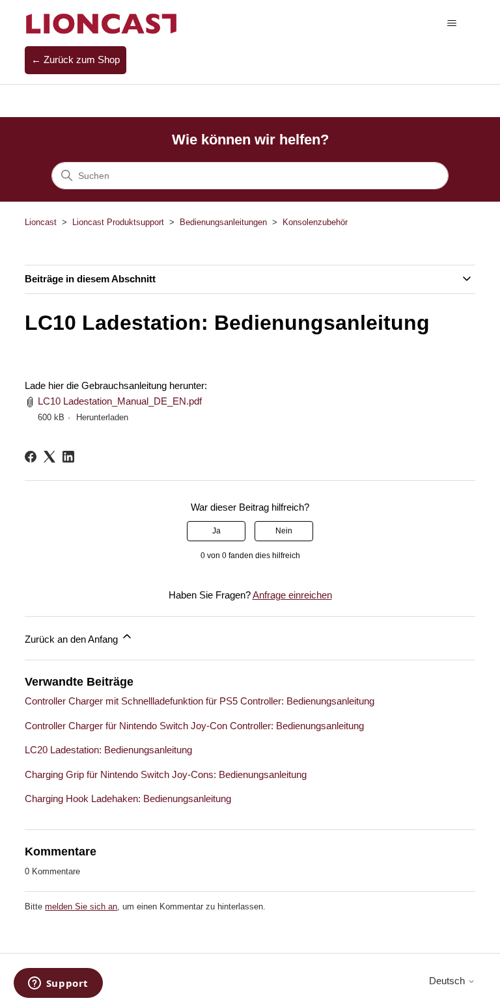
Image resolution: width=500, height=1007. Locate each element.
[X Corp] (49, 457)
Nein (283, 530)
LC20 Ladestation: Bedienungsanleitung (108, 749)
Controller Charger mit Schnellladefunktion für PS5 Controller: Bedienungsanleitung (199, 700)
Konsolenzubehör (315, 222)
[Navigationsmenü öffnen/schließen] (452, 23)
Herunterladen (102, 417)
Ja (216, 530)
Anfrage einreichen (292, 594)
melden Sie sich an (81, 906)
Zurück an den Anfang (72, 639)
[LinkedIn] (68, 457)
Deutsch (448, 980)
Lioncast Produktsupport (118, 222)
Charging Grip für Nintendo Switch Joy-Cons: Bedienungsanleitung (166, 774)
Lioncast (41, 222)
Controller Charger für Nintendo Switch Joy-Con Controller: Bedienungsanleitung (194, 725)
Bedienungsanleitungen (223, 222)
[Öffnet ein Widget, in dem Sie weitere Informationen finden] (58, 984)
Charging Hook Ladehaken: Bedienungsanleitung (128, 798)
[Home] (101, 23)
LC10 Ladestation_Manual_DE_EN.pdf (120, 401)
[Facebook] (30, 457)
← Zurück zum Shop (75, 59)
